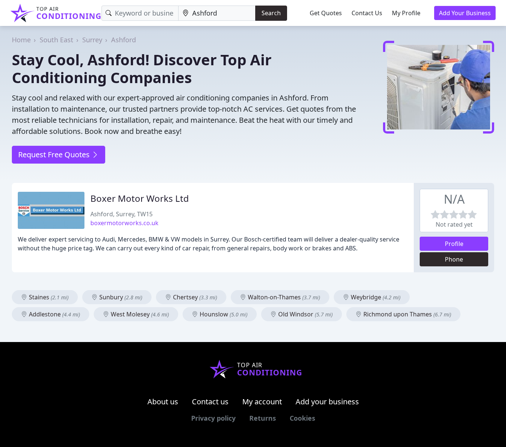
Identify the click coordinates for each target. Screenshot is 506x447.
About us (162, 402)
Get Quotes (326, 13)
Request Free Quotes (54, 154)
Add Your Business (465, 13)
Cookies (302, 418)
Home (21, 39)
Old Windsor (305, 314)
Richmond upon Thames (406, 314)
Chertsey (194, 297)
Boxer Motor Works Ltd (139, 198)
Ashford (123, 39)
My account (262, 402)
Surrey (92, 39)
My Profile (406, 13)
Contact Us (367, 13)
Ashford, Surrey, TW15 (121, 214)
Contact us (210, 402)
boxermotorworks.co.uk (124, 223)
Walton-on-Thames (283, 297)
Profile (454, 244)
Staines (48, 297)
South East (56, 39)
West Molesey (139, 314)
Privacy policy (213, 418)
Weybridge (374, 297)
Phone (454, 259)
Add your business (327, 402)
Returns (262, 418)
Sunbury (120, 297)
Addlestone (53, 314)
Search (271, 13)
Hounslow (222, 314)
